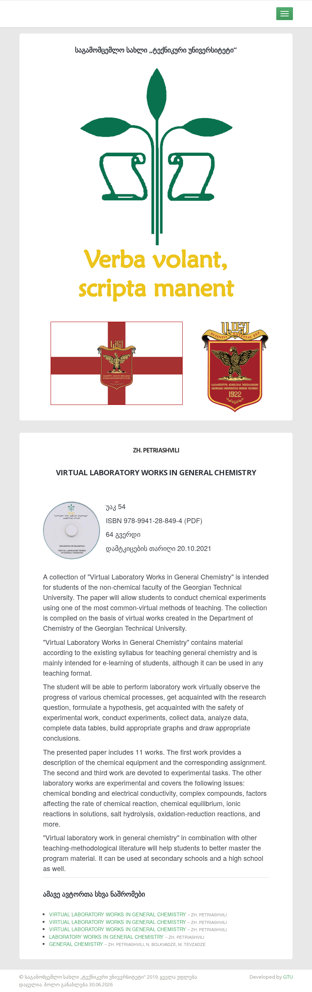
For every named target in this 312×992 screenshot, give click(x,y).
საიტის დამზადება (22, 973)
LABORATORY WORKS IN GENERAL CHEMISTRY (126, 936)
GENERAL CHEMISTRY (127, 944)
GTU (288, 976)
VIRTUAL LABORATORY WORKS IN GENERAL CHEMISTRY (138, 914)
